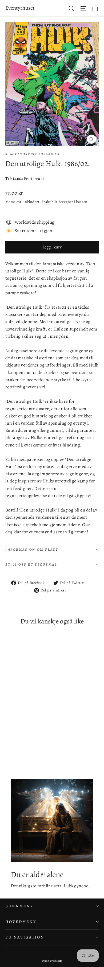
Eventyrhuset (20, 7)
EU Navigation (24, 937)
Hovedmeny (20, 921)
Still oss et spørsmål (31, 564)
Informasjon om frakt (31, 549)
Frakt (46, 201)
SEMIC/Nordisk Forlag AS (32, 154)
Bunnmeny (19, 906)
